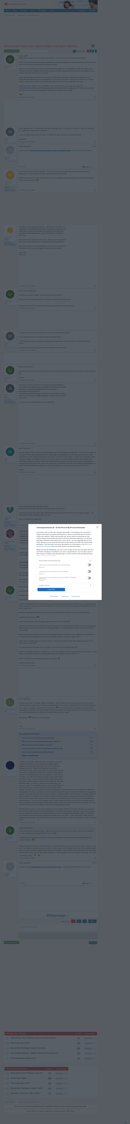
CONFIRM (51, 589)
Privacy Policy (76, 596)
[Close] (98, 528)
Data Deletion (54, 596)
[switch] (88, 565)
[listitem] (65, 561)
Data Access (65, 596)
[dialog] (65, 562)
